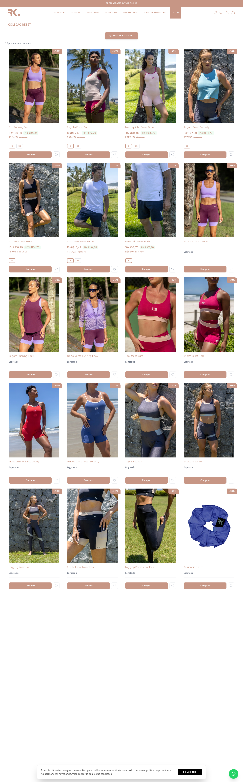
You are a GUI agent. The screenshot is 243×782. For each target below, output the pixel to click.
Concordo (190, 772)
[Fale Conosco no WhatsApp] (233, 774)
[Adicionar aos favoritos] (56, 154)
